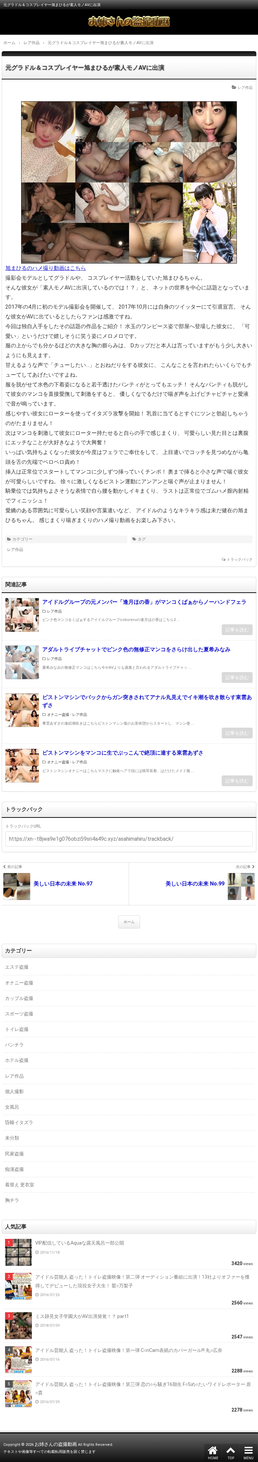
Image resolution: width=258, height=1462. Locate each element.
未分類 (12, 1138)
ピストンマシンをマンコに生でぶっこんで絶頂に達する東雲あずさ (123, 753)
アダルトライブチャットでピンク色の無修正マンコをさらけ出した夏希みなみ (136, 649)
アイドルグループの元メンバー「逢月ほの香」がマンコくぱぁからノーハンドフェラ (144, 602)
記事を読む (237, 629)
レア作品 (245, 87)
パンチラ (14, 1044)
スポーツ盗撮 (19, 1013)
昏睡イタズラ (19, 1122)
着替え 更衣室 (19, 1184)
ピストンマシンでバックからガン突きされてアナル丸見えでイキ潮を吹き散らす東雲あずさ (147, 701)
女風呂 (12, 1107)
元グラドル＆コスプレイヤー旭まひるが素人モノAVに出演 (84, 67)
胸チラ (12, 1200)
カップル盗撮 (19, 998)
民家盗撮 (14, 1153)
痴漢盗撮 (14, 1169)
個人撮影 (14, 1091)
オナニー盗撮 (58, 714)
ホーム (129, 922)
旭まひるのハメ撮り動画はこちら (45, 268)
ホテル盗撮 (17, 1060)
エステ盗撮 (17, 967)
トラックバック (240, 559)
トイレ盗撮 (17, 1029)
